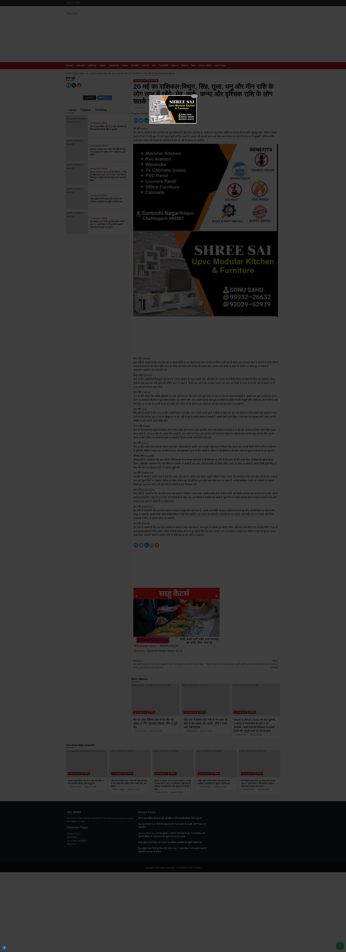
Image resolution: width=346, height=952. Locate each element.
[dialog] (173, 109)
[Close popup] (194, 96)
